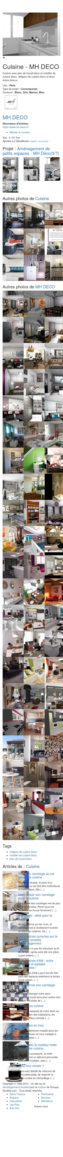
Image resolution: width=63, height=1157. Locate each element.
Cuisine (42, 198)
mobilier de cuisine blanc (23, 855)
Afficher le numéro (20, 132)
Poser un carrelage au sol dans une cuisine (36, 875)
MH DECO (15, 117)
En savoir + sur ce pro (38, 141)
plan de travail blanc (21, 858)
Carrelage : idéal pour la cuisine (35, 917)
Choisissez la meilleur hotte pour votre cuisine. (37, 1046)
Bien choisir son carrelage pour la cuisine (36, 896)
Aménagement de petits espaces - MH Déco (31, 150)
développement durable (16, 1087)
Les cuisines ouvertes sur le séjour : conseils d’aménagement (37, 939)
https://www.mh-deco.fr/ (16, 127)
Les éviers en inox (31, 1025)
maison (42, 1087)
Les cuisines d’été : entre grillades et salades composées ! (35, 964)
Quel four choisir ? (31, 1065)
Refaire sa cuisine (30, 1005)
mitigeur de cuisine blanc (23, 851)
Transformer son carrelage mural (36, 987)
